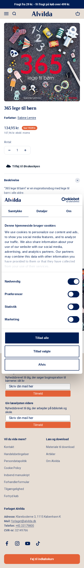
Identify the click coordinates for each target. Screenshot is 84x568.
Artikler (50, 454)
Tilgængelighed (14, 489)
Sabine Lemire (27, 117)
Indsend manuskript (17, 475)
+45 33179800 (24, 525)
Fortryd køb (11, 496)
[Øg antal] (25, 150)
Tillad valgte (42, 351)
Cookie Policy (12, 468)
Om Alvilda (53, 461)
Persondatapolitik (15, 461)
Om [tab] (68, 211)
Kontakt (9, 447)
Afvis (42, 364)
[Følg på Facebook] (7, 543)
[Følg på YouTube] (27, 543)
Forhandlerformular (16, 482)
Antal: (8, 142)
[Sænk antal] (9, 150)
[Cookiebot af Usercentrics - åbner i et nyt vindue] (61, 200)
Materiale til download (60, 447)
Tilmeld (38, 393)
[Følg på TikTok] (38, 543)
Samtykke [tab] (15, 211)
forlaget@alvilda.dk (23, 521)
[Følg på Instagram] (17, 543)
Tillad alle (42, 338)
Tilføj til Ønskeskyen (26, 166)
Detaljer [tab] (42, 211)
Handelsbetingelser (16, 454)
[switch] (73, 294)
